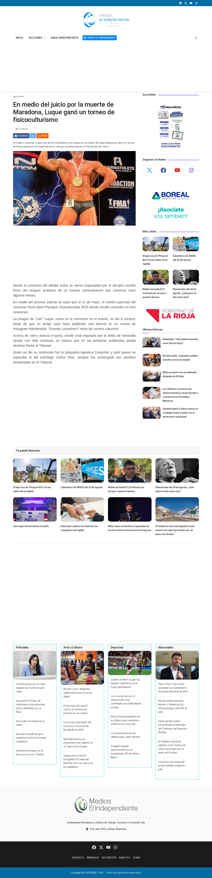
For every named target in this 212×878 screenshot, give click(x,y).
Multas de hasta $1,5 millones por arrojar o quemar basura (155, 293)
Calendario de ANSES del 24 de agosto (82, 487)
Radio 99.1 (125, 857)
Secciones (35, 37)
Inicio (19, 37)
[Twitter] (101, 847)
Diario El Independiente (101, 37)
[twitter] (185, 3)
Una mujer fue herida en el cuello (31, 526)
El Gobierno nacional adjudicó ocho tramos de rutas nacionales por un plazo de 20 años (175, 530)
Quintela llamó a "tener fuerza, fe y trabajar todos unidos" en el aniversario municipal (180, 412)
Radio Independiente (65, 37)
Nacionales (18, 96)
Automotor (109, 857)
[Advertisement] (106, 67)
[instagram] (196, 3)
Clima (136, 857)
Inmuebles (93, 857)
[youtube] (191, 3)
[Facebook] (94, 847)
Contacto (78, 857)
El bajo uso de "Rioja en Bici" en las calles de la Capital (155, 260)
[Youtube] (108, 847)
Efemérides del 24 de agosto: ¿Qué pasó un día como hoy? (184, 293)
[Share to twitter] (33, 135)
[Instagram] (115, 847)
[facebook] (180, 3)
